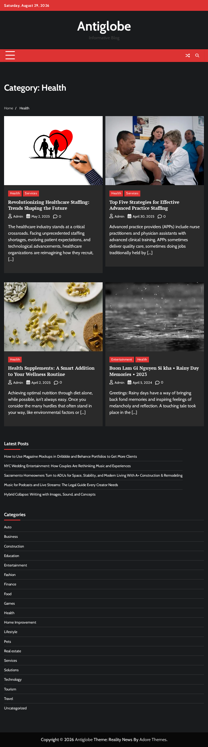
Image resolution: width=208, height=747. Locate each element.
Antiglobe (104, 26)
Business (11, 536)
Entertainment (121, 359)
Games (9, 603)
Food (7, 594)
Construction (14, 546)
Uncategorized (15, 708)
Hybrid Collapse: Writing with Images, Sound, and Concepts (50, 494)
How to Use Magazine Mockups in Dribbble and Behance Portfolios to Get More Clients (70, 456)
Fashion (10, 574)
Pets (7, 641)
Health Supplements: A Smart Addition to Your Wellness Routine (51, 371)
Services (31, 193)
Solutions (11, 670)
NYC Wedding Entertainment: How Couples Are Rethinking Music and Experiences (67, 466)
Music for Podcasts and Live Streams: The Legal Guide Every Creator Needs (61, 485)
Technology (13, 679)
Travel (8, 698)
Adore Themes (153, 739)
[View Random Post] (188, 55)
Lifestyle (10, 632)
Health (15, 193)
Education (11, 555)
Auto (7, 527)
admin (18, 216)
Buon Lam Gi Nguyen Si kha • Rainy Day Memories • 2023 (154, 371)
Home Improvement (20, 622)
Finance (10, 584)
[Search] (197, 55)
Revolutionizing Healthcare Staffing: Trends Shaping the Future (48, 205)
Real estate (12, 651)
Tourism (10, 689)
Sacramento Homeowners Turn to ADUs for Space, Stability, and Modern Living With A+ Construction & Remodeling (93, 475)
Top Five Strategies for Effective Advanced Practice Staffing (144, 205)
